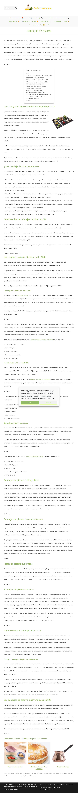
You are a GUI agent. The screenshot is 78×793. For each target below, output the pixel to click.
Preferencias (48, 402)
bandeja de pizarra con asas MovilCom (42, 339)
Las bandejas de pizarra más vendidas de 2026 (39, 94)
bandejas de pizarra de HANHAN (40, 379)
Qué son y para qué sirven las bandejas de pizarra (39, 75)
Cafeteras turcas (32, 100)
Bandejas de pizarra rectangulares (35, 84)
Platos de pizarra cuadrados (34, 88)
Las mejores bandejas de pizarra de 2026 (37, 82)
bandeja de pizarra (22, 295)
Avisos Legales (54, 784)
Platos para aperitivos (33, 98)
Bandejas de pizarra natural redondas (36, 86)
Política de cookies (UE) (47, 789)
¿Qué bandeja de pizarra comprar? (35, 77)
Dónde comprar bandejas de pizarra (36, 92)
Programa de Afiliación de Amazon (50, 787)
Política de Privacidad (66, 784)
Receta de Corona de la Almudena (36, 96)
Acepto (29, 402)
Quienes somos (44, 784)
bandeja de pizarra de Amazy (34, 456)
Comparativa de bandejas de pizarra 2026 (37, 80)
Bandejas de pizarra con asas (34, 90)
